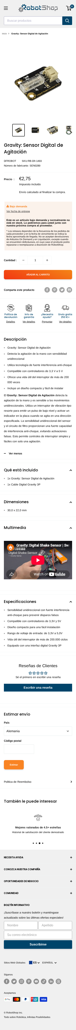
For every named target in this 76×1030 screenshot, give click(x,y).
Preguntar (47, 321)
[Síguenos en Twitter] (14, 981)
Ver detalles (29, 321)
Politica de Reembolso (17, 781)
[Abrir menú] (6, 8)
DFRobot (10, 160)
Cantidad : (10, 260)
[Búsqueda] (67, 20)
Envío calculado (29, 192)
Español (48, 962)
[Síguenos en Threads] (58, 981)
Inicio (4, 33)
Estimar (14, 764)
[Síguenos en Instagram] (21, 981)
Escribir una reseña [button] (38, 687)
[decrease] (23, 260)
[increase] (47, 260)
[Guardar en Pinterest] (54, 290)
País (7, 722)
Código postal (12, 740)
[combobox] (33, 20)
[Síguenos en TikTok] (43, 981)
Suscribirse (38, 944)
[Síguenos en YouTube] (36, 981)
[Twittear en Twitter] (62, 290)
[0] (68, 8)
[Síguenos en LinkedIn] (51, 981)
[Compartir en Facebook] (47, 290)
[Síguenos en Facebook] (6, 981)
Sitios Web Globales (14, 962)
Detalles (10, 321)
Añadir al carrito (38, 274)
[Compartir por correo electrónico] (69, 290)
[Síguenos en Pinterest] (29, 981)
